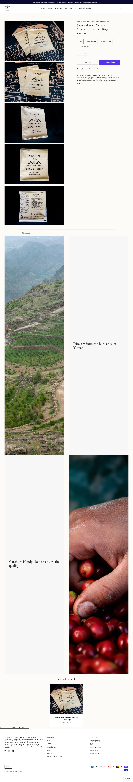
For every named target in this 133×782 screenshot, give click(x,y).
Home (78, 21)
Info (97, 69)
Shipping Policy (95, 741)
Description (80, 69)
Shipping (26, 233)
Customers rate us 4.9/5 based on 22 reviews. (14, 728)
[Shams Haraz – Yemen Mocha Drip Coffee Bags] (66, 699)
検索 (91, 744)
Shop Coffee (51, 747)
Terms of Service (95, 747)
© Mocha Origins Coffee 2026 (13, 771)
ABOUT (49, 744)
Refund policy (94, 750)
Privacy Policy (94, 753)
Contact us (50, 753)
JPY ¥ (7, 766)
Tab (90, 69)
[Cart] (127, 8)
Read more (80, 83)
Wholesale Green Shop (54, 756)
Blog (48, 750)
